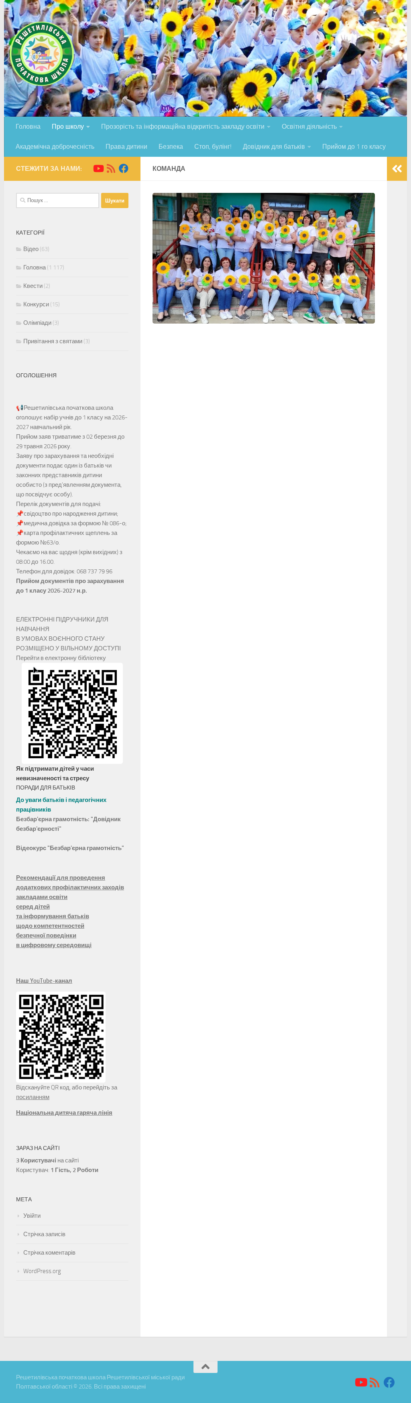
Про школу (68, 126)
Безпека (171, 146)
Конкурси (36, 304)
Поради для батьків (45, 787)
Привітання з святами (52, 341)
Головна (28, 126)
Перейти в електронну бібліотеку (61, 658)
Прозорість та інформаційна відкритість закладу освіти (183, 126)
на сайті (47, 1160)
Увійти (32, 1215)
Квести (33, 286)
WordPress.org (42, 1271)
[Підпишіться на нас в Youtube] (98, 168)
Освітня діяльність (309, 126)
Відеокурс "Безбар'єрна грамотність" (70, 848)
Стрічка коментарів (49, 1252)
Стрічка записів (44, 1234)
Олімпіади (37, 322)
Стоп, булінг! (213, 146)
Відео (31, 249)
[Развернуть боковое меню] (397, 169)
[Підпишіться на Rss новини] (111, 168)
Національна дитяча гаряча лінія (64, 1112)
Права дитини (126, 146)
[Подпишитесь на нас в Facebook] (123, 168)
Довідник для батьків (274, 146)
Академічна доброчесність (55, 146)
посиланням (32, 1097)
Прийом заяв (33, 436)
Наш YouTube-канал (44, 980)
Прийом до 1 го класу (354, 146)
